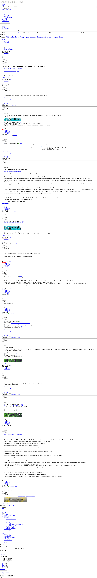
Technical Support (7, 531)
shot (4, 552)
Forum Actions (6, 14)
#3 (10, 99)
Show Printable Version (8, 41)
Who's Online (4, 510)
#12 (10, 365)
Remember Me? (6, 8)
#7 (10, 237)
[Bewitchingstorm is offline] (12, 486)
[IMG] (3, 565)
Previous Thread (3, 542)
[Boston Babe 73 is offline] (15, 337)
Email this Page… (7, 42)
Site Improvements (9, 532)
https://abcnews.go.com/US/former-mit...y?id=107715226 (13, 405)
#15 (10, 479)
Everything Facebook (7, 536)
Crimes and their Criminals (10, 526)
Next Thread (9, 542)
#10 (10, 306)
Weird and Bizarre (7, 539)
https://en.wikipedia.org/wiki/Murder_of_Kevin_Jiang (26, 496)
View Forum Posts (7, 101)
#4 (10, 128)
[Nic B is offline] (13, 105)
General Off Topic (7, 534)
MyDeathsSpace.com (5, 572)
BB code (3, 563)
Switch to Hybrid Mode (8, 48)
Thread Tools (4, 39)
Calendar (5, 13)
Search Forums (4, 511)
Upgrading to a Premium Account (9, 515)
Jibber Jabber (8, 535)
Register (3, 4)
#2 (10, 79)
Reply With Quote (5, 77)
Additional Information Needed (11, 519)
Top (13, 505)
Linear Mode (6, 47)
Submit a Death (4, 19)
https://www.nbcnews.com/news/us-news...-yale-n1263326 (20, 323)
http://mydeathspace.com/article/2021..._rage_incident (13, 68)
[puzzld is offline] (11, 313)
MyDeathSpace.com (5, 28)
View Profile (6, 53)
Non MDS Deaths (9, 518)
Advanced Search (5, 24)
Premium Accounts (5, 514)
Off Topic (4, 533)
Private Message (7, 102)
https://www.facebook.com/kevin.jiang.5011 (11, 71)
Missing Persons (9, 522)
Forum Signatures (9, 530)
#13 (10, 388)
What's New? (4, 20)
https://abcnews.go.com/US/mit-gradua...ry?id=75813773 (13, 222)
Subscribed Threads (5, 21)
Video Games (6, 538)
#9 (10, 288)
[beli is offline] (14, 135)
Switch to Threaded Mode (8, 49)
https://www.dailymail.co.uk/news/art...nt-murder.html (13, 434)
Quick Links (6, 16)
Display (3, 45)
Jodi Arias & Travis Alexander (11, 528)
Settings (3, 508)
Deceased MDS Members (10, 527)
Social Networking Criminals (11, 525)
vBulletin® (6, 576)
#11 (10, 331)
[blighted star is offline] (13, 243)
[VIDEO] (4, 566)
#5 (10, 153)
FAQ (5, 12)
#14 (10, 419)
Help (3, 5)
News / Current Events (8, 540)
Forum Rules (2, 569)
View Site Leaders (9, 17)
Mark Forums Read (9, 15)
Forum (3, 27)
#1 (10, 51)
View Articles (6, 55)
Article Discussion (5, 29)
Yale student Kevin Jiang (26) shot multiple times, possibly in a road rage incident (34, 37)
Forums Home (4, 512)
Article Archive (4, 18)
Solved (9, 521)
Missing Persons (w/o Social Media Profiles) (15, 524)
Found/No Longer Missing (12, 523)
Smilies (3, 564)
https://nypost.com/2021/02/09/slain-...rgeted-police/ (12, 171)
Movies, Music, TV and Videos (9, 537)
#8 (10, 261)
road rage (1, 552)
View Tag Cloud (3, 554)
